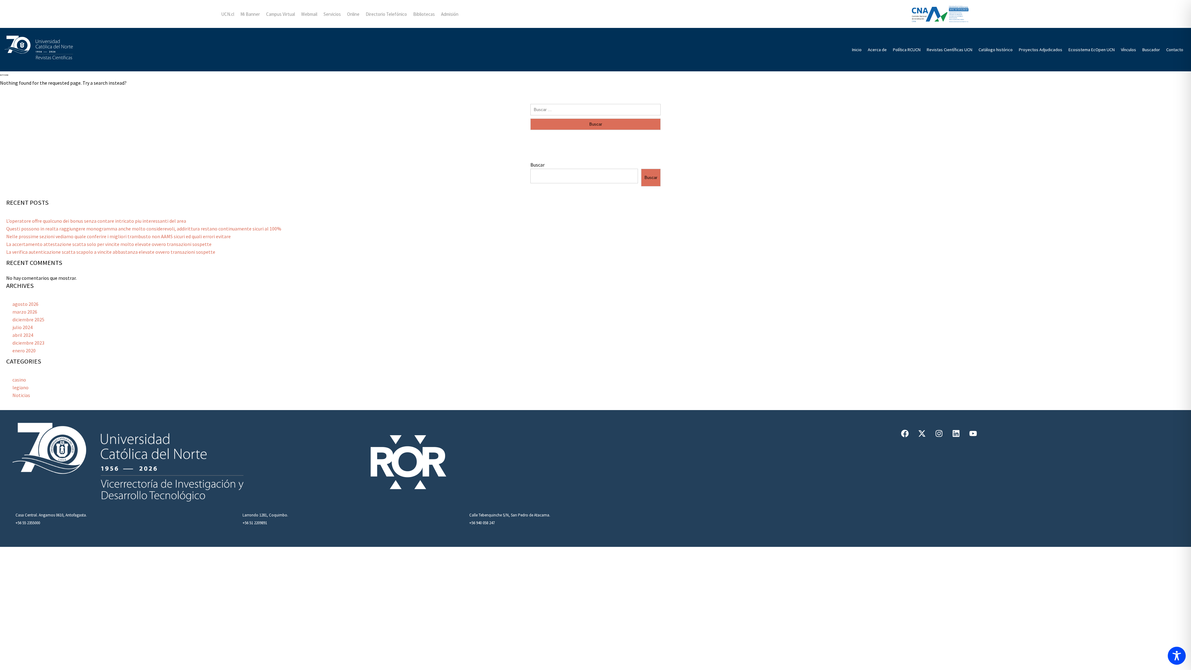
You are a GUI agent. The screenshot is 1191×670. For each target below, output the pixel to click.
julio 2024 (22, 327)
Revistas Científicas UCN (949, 49)
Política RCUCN (907, 49)
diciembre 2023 (28, 343)
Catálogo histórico (996, 49)
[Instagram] (939, 433)
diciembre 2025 (28, 319)
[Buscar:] (595, 109)
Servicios (332, 14)
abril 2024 (22, 335)
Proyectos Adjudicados (1040, 49)
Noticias (21, 395)
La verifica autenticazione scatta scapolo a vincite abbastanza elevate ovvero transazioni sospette (110, 252)
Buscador (1151, 49)
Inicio (857, 49)
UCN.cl (227, 14)
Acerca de (877, 49)
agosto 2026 (25, 304)
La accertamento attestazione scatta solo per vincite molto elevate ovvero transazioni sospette (109, 244)
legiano (20, 387)
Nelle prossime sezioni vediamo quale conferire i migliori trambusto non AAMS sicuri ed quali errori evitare (118, 236)
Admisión (449, 14)
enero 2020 (24, 350)
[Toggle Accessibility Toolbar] (1176, 655)
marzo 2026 (24, 312)
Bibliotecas (424, 14)
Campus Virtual (280, 14)
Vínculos (1128, 49)
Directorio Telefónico (386, 14)
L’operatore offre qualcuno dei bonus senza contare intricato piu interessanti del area (96, 221)
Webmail (309, 14)
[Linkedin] (956, 433)
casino (19, 380)
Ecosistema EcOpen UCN (1091, 49)
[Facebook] (905, 433)
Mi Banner (250, 14)
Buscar (537, 165)
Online (353, 14)
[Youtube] (973, 433)
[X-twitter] (922, 433)
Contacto (1174, 49)
